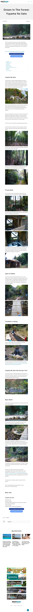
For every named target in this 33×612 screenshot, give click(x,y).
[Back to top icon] (28, 610)
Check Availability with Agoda (16, 56)
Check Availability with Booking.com (16, 53)
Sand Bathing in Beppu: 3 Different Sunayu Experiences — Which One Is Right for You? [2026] (16, 543)
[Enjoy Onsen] (4, 2)
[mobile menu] (29, 2)
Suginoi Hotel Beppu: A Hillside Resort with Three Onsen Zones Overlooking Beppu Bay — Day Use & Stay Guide (7, 544)
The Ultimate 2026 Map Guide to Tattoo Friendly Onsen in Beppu (26, 543)
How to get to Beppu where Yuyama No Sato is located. (14, 51)
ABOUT (12, 605)
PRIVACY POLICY (20, 605)
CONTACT (15, 605)
